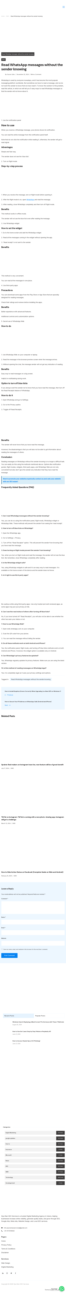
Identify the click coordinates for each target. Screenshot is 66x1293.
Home (3, 1241)
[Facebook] (15, 1273)
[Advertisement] (33, 107)
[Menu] (64, 7)
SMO (3, 59)
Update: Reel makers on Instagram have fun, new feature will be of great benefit (32, 765)
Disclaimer (5, 1252)
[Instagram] (7, 1273)
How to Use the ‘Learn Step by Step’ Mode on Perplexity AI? (31, 1031)
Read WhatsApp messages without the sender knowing (31, 679)
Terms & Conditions (8, 1249)
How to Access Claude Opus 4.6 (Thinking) (26, 1041)
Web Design (5, 1263)
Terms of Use (49, 1290)
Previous (10, 695)
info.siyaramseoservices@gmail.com (15, 1228)
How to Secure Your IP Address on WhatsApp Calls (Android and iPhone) (28, 702)
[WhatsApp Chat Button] (61, 1288)
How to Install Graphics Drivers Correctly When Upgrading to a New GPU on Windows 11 (33, 691)
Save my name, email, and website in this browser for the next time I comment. (25, 949)
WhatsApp (30, 200)
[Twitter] (11, 1273)
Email (3, 927)
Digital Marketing (7, 1267)
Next (6, 705)
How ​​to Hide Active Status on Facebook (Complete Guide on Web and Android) (32, 872)
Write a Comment (36, 74)
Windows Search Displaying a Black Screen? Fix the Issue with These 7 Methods (38, 1022)
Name (3, 917)
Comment (4, 898)
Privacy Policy (6, 1245)
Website (3, 938)
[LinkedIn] (2, 1273)
